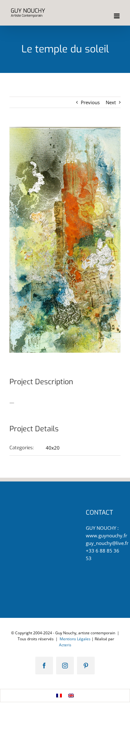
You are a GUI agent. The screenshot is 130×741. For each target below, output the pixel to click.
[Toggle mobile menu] (117, 16)
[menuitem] (59, 695)
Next (111, 102)
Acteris (65, 645)
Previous (90, 102)
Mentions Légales (75, 639)
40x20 (53, 448)
